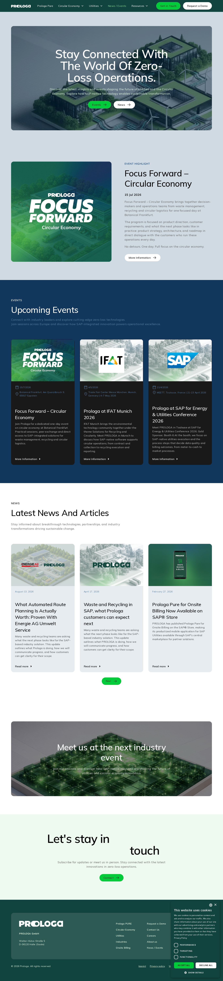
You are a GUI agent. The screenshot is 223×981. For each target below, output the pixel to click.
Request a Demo (156, 923)
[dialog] (195, 939)
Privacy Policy (180, 938)
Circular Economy (69, 5)
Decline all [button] (206, 965)
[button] (71, 6)
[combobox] (210, 905)
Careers (151, 935)
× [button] (215, 905)
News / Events (117, 5)
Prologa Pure (45, 5)
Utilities (94, 5)
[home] (21, 6)
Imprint (142, 966)
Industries (121, 941)
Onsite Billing (123, 947)
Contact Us (153, 929)
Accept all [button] (184, 965)
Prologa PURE (124, 923)
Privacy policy (157, 966)
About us (152, 941)
